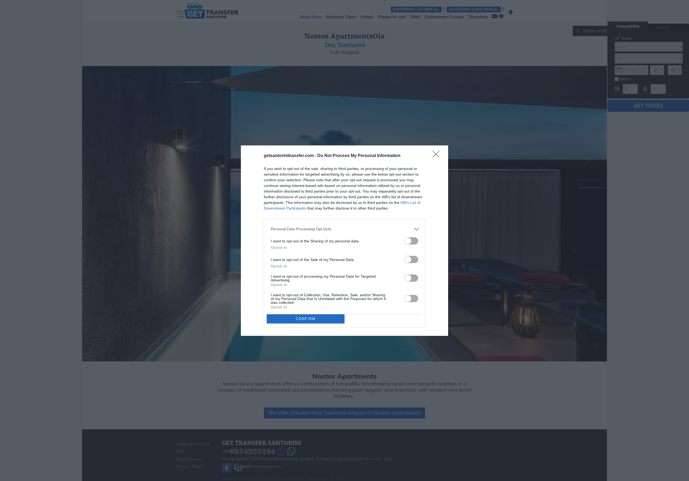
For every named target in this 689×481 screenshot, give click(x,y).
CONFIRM (306, 319)
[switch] (411, 241)
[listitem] (344, 229)
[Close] (438, 156)
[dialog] (344, 240)
